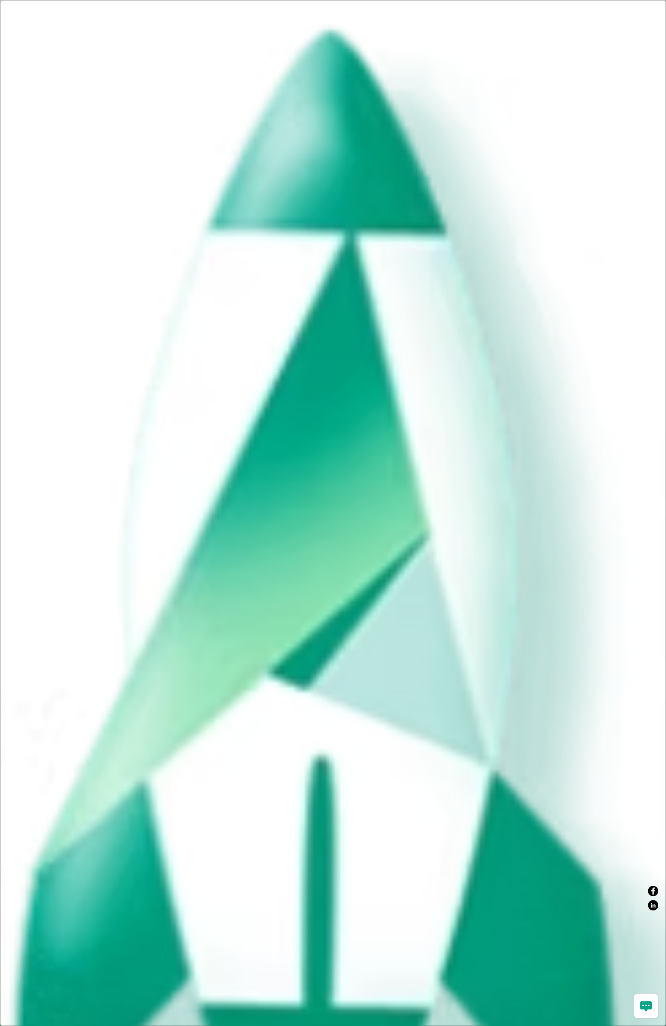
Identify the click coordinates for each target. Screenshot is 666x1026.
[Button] (333, 2)
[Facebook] (653, 891)
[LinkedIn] (653, 905)
